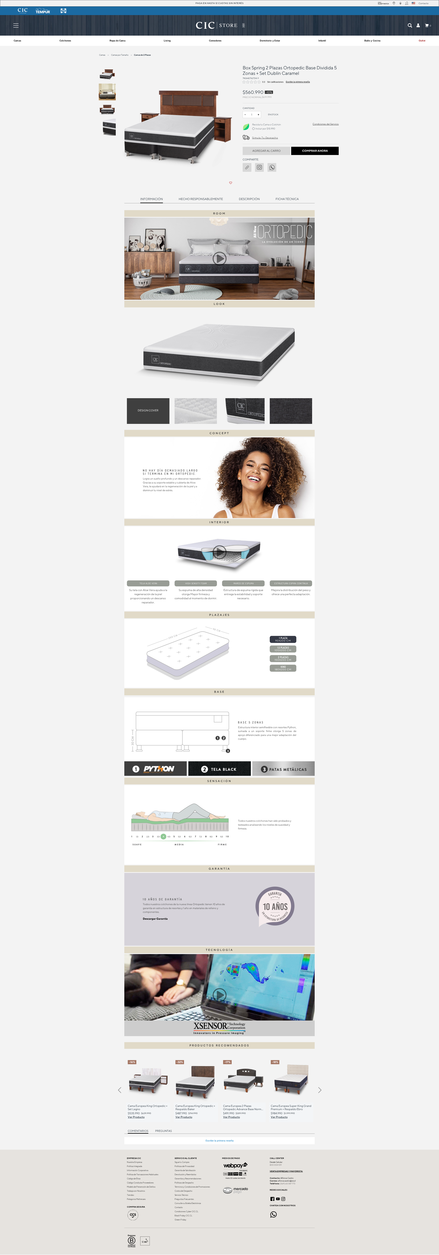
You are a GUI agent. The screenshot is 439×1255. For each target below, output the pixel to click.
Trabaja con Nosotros (136, 1191)
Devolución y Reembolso (185, 1174)
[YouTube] (278, 1198)
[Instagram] (283, 1198)
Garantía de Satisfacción (185, 1170)
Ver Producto (136, 1117)
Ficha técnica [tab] (287, 199)
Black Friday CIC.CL (183, 1215)
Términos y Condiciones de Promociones (192, 1187)
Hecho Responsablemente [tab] (201, 199)
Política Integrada (134, 1166)
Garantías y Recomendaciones (188, 1178)
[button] (418, 25)
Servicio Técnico (181, 1195)
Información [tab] (151, 199)
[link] (422, 41)
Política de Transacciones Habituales (142, 1174)
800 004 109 (276, 1165)
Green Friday (180, 1220)
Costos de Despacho (183, 1191)
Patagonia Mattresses (136, 1199)
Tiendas (130, 1195)
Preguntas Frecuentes (184, 1199)
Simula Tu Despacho (265, 137)
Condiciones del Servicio (326, 124)
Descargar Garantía (155, 918)
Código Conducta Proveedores (140, 1183)
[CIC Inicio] (216, 25)
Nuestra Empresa (134, 1162)
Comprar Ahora (315, 150)
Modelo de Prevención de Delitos (141, 1187)
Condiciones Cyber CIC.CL (186, 1211)
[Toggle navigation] (16, 25)
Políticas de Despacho (184, 1183)
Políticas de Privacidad (184, 1166)
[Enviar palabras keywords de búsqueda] (410, 25)
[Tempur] (43, 11)
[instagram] (261, 167)
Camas (102, 55)
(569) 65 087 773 (287, 1183)
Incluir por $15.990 (265, 128)
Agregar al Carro (266, 150)
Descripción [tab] (249, 199)
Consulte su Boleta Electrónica (188, 1203)
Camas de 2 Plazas (142, 55)
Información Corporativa (137, 1170)
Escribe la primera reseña (298, 82)
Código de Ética (133, 1178)
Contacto (179, 1207)
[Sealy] (63, 11)
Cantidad (248, 108)
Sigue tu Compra (182, 1162)
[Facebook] (272, 1198)
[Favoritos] (231, 183)
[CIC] (22, 11)
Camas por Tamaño (119, 55)
